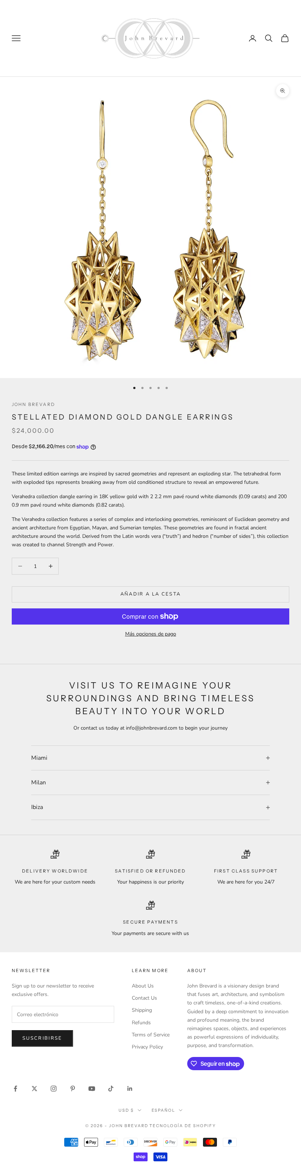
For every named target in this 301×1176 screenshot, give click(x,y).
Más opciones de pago (150, 633)
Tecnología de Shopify (182, 1125)
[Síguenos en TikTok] (111, 1088)
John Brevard (33, 404)
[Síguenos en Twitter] (34, 1088)
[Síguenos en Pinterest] (72, 1088)
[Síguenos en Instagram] (53, 1088)
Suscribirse (42, 1038)
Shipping (142, 1010)
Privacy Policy (147, 1046)
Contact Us (144, 998)
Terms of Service (151, 1034)
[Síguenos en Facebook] (15, 1088)
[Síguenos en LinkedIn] (130, 1088)
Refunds (141, 1022)
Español (163, 1110)
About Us (143, 985)
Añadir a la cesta (150, 594)
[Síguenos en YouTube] (91, 1088)
